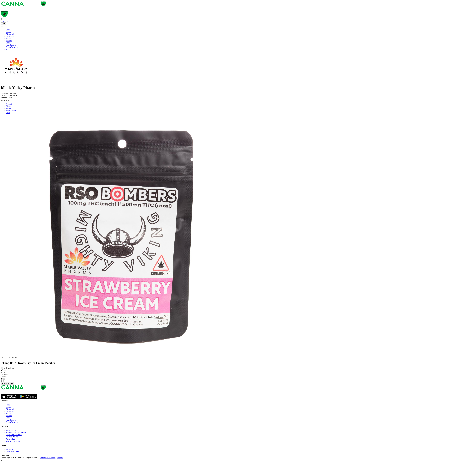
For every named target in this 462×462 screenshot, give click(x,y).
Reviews (9, 108)
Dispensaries (10, 34)
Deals (8, 43)
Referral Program (12, 430)
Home (8, 30)
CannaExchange (12, 47)
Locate (8, 32)
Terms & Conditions (47, 458)
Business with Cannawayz (16, 432)
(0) (7, 49)
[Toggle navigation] (2, 26)
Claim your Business (14, 435)
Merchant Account (13, 441)
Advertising (10, 439)
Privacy (60, 458)
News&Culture (11, 45)
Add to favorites (7, 383)
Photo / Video (11, 110)
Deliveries (9, 36)
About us (9, 449)
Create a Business (12, 437)
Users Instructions (12, 451)
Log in (3, 21)
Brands (8, 38)
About (8, 106)
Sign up (9, 21)
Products (9, 41)
